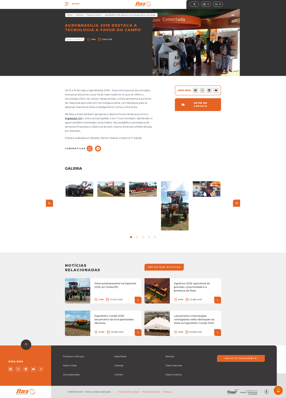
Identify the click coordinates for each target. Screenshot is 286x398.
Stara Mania (120, 356)
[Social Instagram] (18, 369)
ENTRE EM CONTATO (200, 104)
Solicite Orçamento (241, 358)
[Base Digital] (266, 392)
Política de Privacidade (128, 392)
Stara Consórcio (174, 374)
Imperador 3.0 (73, 118)
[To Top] (26, 345)
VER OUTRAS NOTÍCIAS (164, 267)
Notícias (79, 15)
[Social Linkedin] (26, 369)
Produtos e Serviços (73, 356)
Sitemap (167, 392)
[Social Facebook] (10, 369)
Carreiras (118, 365)
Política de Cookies (151, 392)
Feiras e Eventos (94, 15)
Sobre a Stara (70, 365)
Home (70, 15)
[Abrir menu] (67, 4)
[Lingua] (218, 4)
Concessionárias (71, 374)
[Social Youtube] (33, 369)
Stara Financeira (174, 365)
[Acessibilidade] (206, 4)
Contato (118, 374)
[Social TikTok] (41, 369)
